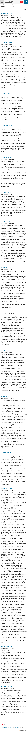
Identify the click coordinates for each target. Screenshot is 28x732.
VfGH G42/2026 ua (7, 42)
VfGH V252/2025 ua (7, 192)
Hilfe (24, 724)
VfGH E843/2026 (6, 125)
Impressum (4, 726)
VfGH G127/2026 (6, 157)
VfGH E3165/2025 (7, 646)
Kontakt (20, 724)
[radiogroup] (25, 10)
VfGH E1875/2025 (7, 686)
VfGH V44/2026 (6, 267)
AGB (9, 726)
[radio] (24, 10)
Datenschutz (13, 726)
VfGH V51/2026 (6, 312)
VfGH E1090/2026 (7, 350)
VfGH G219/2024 (6, 489)
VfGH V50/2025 (6, 452)
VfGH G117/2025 (6, 396)
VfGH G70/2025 (6, 221)
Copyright (10, 727)
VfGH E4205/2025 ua (7, 13)
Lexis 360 (9, 2)
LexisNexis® (17, 727)
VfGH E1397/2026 (7, 93)
